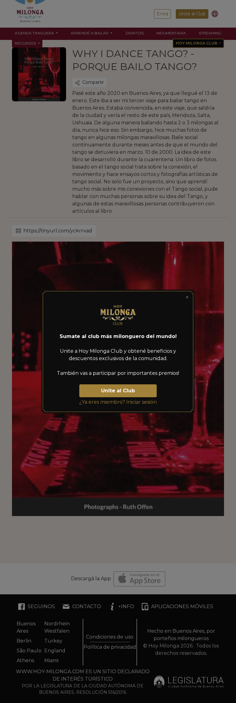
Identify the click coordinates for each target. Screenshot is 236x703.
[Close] (187, 297)
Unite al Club (118, 391)
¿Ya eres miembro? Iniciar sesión (118, 402)
